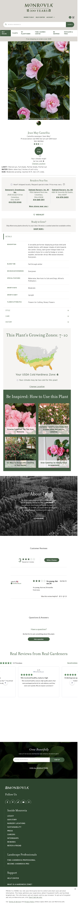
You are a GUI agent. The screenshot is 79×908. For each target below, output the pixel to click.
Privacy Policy (29, 902)
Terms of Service (15, 902)
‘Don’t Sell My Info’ (35, 897)
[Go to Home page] (38, 7)
